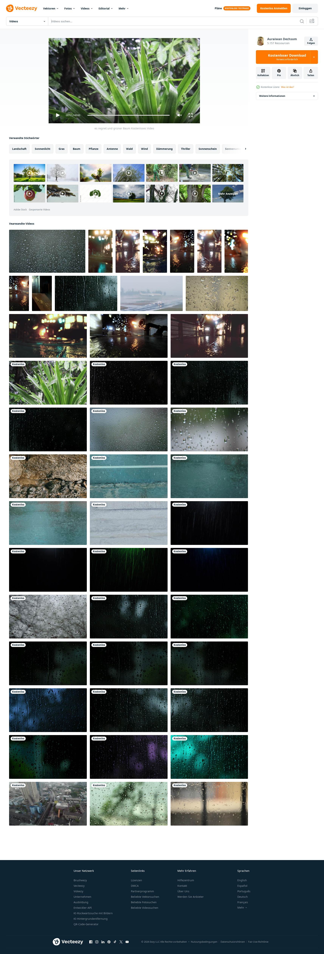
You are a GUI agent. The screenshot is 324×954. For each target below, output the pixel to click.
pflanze (93, 149)
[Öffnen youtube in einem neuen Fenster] (127, 941)
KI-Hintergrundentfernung (91, 918)
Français (242, 902)
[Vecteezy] (21, 8)
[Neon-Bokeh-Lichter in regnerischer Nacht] (100, 251)
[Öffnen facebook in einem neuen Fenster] (90, 941)
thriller (185, 149)
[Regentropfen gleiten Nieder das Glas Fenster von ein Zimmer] (209, 804)
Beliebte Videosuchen (144, 907)
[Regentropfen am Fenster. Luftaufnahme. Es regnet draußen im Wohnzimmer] (48, 804)
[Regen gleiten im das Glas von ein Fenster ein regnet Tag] (217, 293)
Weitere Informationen (272, 96)
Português (243, 891)
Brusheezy (80, 880)
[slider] (128, 115)
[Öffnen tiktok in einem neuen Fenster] (115, 941)
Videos (85, 8)
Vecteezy (79, 886)
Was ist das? (287, 87)
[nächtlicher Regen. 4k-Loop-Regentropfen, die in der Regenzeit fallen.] (209, 523)
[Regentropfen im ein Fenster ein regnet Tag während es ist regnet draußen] (129, 429)
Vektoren (49, 8)
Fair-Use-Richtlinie (258, 941)
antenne (112, 149)
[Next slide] (242, 148)
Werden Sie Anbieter (190, 897)
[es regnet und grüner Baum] (48, 383)
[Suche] (302, 21)
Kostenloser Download (287, 57)
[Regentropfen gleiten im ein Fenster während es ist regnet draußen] (209, 429)
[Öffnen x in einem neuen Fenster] (121, 941)
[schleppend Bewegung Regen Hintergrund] (129, 476)
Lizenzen (136, 880)
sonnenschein (208, 149)
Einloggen (305, 8)
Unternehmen (82, 897)
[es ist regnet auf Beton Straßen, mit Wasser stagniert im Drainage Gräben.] (129, 523)
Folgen (311, 43)
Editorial (104, 8)
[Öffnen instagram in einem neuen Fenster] (96, 941)
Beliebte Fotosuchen (144, 902)
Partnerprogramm (142, 891)
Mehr (122, 8)
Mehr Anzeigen (228, 193)
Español (242, 886)
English (242, 880)
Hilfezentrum (185, 880)
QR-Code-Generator (86, 924)
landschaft (19, 149)
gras (61, 149)
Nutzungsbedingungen (204, 941)
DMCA (135, 886)
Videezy (78, 891)
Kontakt (182, 886)
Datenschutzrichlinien (233, 941)
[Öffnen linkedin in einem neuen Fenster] (102, 941)
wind (144, 149)
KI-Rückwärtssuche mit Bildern (93, 913)
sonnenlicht (42, 149)
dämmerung (164, 149)
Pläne (218, 8)
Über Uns (183, 891)
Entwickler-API (83, 907)
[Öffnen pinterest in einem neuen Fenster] (108, 941)
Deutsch (242, 897)
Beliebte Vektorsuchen (145, 897)
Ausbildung (81, 902)
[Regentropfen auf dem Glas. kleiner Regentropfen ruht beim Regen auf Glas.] (86, 293)
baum (76, 149)
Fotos (68, 8)
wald (129, 149)
